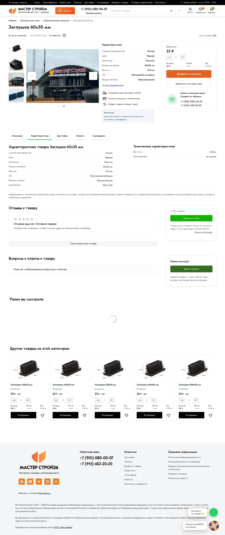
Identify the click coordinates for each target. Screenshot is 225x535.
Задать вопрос (191, 269)
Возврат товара (120, 2)
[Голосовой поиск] (172, 10)
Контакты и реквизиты (135, 484)
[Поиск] (179, 11)
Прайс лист (65, 2)
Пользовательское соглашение (184, 461)
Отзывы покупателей (141, 2)
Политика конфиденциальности (184, 457)
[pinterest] (22, 482)
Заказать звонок (93, 13)
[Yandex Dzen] (47, 482)
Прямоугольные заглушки (56, 20)
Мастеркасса (44, 493)
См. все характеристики (113, 85)
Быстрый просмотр (28, 377)
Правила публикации (203, 232)
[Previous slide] (32, 76)
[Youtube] (30, 482)
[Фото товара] (62, 76)
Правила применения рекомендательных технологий (189, 468)
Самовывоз (98, 136)
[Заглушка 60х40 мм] (154, 369)
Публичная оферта (178, 478)
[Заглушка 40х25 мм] (28, 369)
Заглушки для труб (30, 20)
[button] (197, 2)
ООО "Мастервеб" (63, 527)
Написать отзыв (191, 218)
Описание (17, 136)
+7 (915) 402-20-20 (190, 105)
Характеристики (40, 136)
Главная (12, 20)
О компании (103, 2)
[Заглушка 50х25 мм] (112, 369)
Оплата (78, 2)
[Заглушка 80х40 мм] (196, 369)
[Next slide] (93, 76)
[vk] (39, 482)
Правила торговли (177, 474)
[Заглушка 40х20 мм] (70, 369)
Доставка (89, 2)
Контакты (160, 2)
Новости (128, 479)
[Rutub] (56, 482)
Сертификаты (50, 2)
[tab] (58, 106)
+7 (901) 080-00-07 (191, 101)
